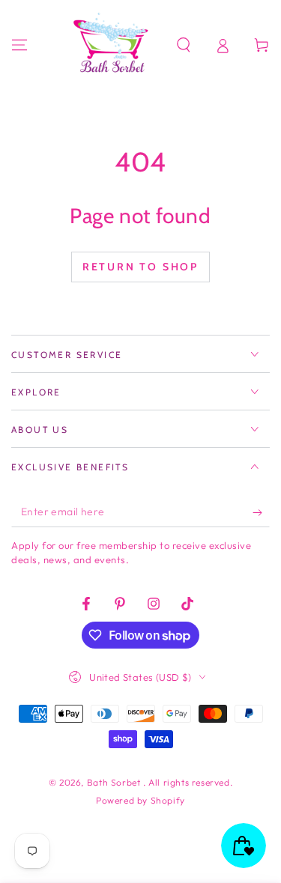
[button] (183, 45)
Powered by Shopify (140, 800)
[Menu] (19, 45)
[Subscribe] (261, 512)
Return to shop (140, 266)
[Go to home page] (113, 45)
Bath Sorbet (115, 782)
